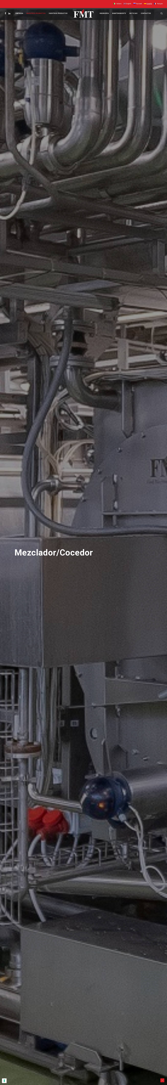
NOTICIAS (133, 13)
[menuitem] (118, 4)
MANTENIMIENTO (119, 13)
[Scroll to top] (162, 1080)
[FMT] (83, 13)
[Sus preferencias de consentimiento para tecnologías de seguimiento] (4, 1080)
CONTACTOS (146, 13)
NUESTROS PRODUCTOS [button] (36, 13)
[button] (5, 13)
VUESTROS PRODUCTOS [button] (58, 13)
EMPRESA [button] (19, 13)
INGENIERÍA (104, 13)
